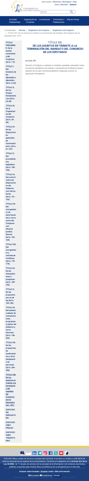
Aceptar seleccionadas (29, 471)
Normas (22, 30)
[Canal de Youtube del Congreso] (61, 453)
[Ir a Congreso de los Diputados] (25, 7)
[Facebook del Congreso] (50, 453)
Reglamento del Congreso (38, 30)
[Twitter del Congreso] (56, 453)
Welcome (57, 2)
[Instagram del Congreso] (45, 453)
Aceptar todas (47, 471)
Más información (62, 471)
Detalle (57, 475)
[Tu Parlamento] (26, 453)
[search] (57, 12)
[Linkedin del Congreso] (34, 453)
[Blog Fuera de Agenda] (66, 453)
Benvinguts (66, 2)
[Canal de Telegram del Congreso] (40, 453)
